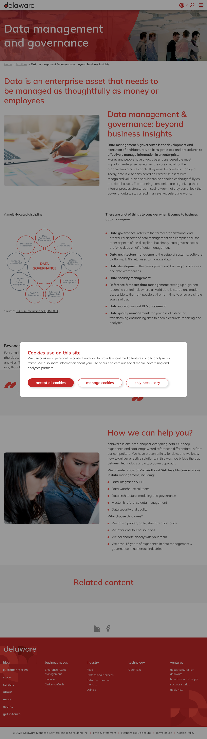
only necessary (147, 382)
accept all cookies (51, 382)
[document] (103, 369)
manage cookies (100, 382)
